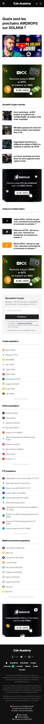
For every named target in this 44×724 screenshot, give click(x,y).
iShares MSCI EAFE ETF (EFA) (17, 498)
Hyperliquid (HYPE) (13, 379)
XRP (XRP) (10, 365)
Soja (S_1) (9, 587)
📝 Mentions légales (22, 717)
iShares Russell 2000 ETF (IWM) (18, 528)
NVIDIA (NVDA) (12, 413)
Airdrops (9, 666)
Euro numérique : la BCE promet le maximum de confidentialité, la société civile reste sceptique (27, 115)
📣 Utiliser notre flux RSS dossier (22, 710)
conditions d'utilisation (25, 323)
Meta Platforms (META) (15, 449)
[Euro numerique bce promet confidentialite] (7, 115)
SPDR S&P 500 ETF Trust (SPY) (18, 483)
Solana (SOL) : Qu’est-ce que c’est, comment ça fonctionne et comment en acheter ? (27, 221)
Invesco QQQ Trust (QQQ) (16, 493)
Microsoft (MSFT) (12, 428)
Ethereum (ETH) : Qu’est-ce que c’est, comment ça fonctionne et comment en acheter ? (26, 234)
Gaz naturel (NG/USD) (14, 567)
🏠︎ (7, 663)
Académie (14, 663)
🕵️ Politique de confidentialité (22, 719)
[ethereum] (7, 231)
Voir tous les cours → (22, 399)
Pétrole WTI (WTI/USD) (14, 558)
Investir (20, 666)
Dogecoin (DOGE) (12, 384)
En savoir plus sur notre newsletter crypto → (22, 330)
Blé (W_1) (9, 592)
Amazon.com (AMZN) (14, 433)
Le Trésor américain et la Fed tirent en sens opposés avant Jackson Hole (27, 158)
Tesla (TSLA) (10, 454)
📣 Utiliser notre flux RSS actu (22, 708)
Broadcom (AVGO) (13, 444)
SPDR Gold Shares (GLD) (15, 503)
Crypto (33, 663)
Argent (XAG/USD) (13, 582)
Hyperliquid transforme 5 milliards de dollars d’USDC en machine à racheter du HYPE (27, 144)
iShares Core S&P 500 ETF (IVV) (18, 488)
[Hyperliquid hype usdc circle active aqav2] (7, 144)
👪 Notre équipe (22, 715)
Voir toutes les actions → (22, 464)
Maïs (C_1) (9, 553)
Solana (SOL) (11, 369)
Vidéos (28, 666)
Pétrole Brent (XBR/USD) (15, 548)
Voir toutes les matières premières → (22, 597)
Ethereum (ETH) (12, 355)
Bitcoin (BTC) (11, 350)
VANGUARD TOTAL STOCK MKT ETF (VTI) (22, 478)
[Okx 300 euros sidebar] (22, 81)
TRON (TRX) (10, 374)
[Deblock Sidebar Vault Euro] (22, 185)
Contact (22, 670)
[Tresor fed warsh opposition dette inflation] (7, 158)
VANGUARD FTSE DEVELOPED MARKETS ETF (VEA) (22, 508)
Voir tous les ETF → (22, 534)
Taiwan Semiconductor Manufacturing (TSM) (20, 438)
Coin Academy (22, 3)
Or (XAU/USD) (11, 563)
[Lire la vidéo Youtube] (22, 46)
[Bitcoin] (7, 245)
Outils (35, 666)
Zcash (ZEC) (10, 389)
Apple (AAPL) (11, 418)
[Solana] (7, 220)
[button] (3, 3)
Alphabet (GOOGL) (13, 423)
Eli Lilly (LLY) (10, 459)
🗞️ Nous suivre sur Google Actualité (22, 706)
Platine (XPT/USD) (13, 577)
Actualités (24, 663)
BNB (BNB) (10, 360)
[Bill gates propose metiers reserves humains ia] (7, 130)
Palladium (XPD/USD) (14, 572)
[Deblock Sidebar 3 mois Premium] (22, 620)
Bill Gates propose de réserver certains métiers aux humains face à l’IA (27, 130)
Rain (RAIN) (10, 394)
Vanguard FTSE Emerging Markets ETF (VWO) (21, 522)
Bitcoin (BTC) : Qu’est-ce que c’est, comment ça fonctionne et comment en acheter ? (27, 246)
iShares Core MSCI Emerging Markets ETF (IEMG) (22, 515)
